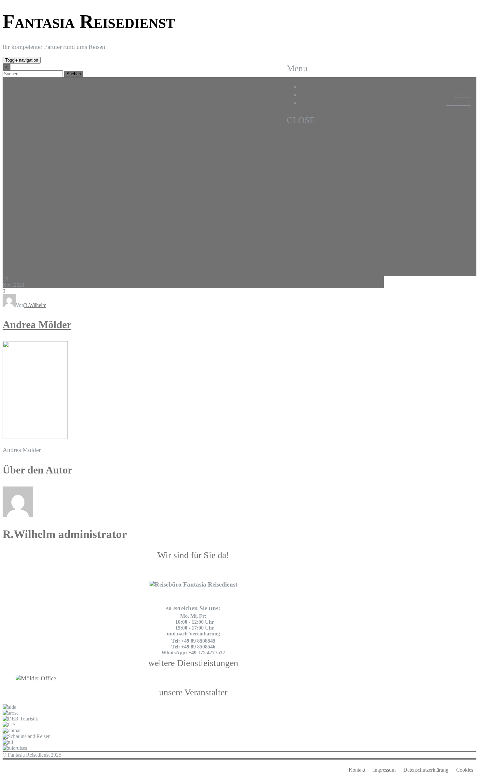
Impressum (384, 770)
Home (411, 257)
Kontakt (357, 770)
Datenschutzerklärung (425, 770)
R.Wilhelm (35, 305)
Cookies (464, 770)
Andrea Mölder (447, 257)
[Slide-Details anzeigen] (36, 678)
